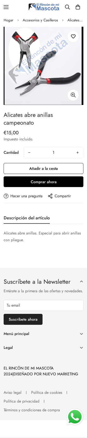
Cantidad (11, 152)
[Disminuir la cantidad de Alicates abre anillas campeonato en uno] (29, 152)
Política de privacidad (21, 401)
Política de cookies (46, 392)
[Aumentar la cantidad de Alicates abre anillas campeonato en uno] (77, 152)
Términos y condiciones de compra (32, 410)
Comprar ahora (44, 182)
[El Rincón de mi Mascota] (44, 7)
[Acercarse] (73, 95)
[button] (77, 7)
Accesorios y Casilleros (40, 20)
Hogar (8, 20)
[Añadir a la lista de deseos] (73, 36)
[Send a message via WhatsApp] (75, 417)
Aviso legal (13, 392)
